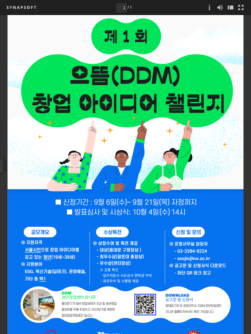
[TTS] (220, 7)
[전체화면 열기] (241, 7)
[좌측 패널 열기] (230, 7)
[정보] (209, 7)
